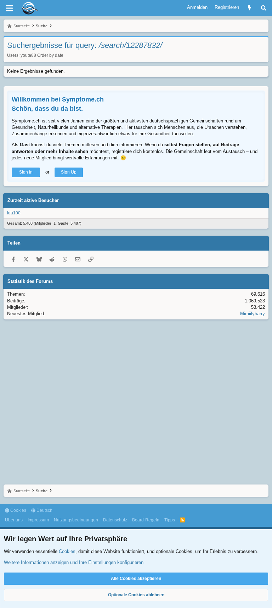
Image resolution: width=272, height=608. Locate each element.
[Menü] (9, 8)
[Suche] (264, 8)
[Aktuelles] (249, 8)
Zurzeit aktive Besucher (33, 200)
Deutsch (43, 510)
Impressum (38, 519)
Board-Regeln (145, 519)
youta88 (28, 55)
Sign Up (68, 172)
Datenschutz (115, 519)
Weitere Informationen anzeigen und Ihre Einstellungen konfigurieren (73, 562)
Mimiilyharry (252, 313)
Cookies (17, 510)
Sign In (26, 172)
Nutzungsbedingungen (76, 519)
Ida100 (14, 212)
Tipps (169, 519)
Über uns (14, 519)
